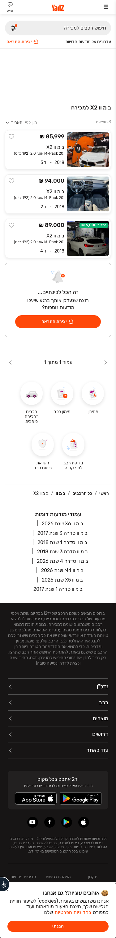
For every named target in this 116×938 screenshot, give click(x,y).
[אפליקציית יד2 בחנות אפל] (83, 822)
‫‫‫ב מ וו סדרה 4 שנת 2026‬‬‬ (62, 561)
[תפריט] (106, 7)
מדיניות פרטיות (23, 877)
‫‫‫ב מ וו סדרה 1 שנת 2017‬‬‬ (58, 589)
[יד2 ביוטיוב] (32, 822)
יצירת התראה (19, 41)
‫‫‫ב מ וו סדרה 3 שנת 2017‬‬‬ (62, 533)
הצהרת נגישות (58, 877)
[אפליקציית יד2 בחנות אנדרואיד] (66, 822)
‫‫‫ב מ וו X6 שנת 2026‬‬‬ (62, 524)
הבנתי (58, 926)
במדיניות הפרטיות (72, 912)
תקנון (92, 877)
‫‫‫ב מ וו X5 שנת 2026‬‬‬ (62, 580)
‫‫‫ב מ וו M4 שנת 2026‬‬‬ (62, 570)
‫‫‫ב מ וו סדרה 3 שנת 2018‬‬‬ (62, 551)
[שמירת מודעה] (11, 136)
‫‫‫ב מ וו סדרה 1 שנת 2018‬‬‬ (62, 542)
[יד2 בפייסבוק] (49, 822)
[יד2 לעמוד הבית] (58, 8)
